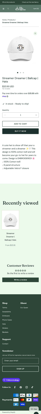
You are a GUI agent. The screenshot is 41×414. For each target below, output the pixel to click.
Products (11, 20)
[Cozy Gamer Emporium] (20, 8)
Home (4, 20)
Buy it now (20, 131)
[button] (3, 8)
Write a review (20, 280)
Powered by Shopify (8, 412)
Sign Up (20, 369)
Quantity (5, 110)
